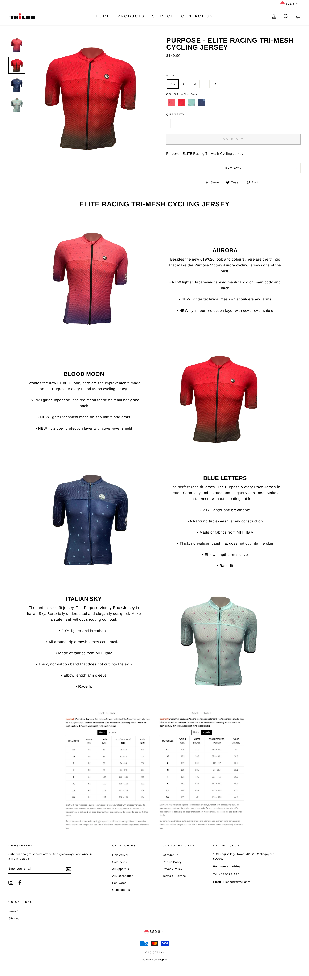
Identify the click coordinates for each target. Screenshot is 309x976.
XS (172, 84)
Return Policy (172, 862)
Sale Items (119, 862)
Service (163, 16)
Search (13, 911)
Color (182, 94)
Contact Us (197, 16)
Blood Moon (181, 102)
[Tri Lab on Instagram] (10, 882)
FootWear (119, 882)
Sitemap (14, 918)
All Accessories (122, 876)
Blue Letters (201, 102)
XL (216, 84)
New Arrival (120, 855)
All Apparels (120, 869)
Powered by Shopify (154, 959)
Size (170, 75)
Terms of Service (174, 876)
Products (131, 16)
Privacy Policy (172, 869)
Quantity (175, 114)
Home (103, 16)
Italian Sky (191, 102)
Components (121, 889)
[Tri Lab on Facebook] (19, 882)
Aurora (171, 102)
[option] (90, 99)
